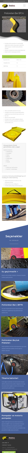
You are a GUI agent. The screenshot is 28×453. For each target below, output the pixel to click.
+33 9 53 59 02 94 (10, 447)
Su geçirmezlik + (10, 271)
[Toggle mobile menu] (24, 5)
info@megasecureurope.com (19, 1)
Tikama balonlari (10, 378)
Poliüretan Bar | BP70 (12, 305)
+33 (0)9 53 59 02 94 (7, 1)
